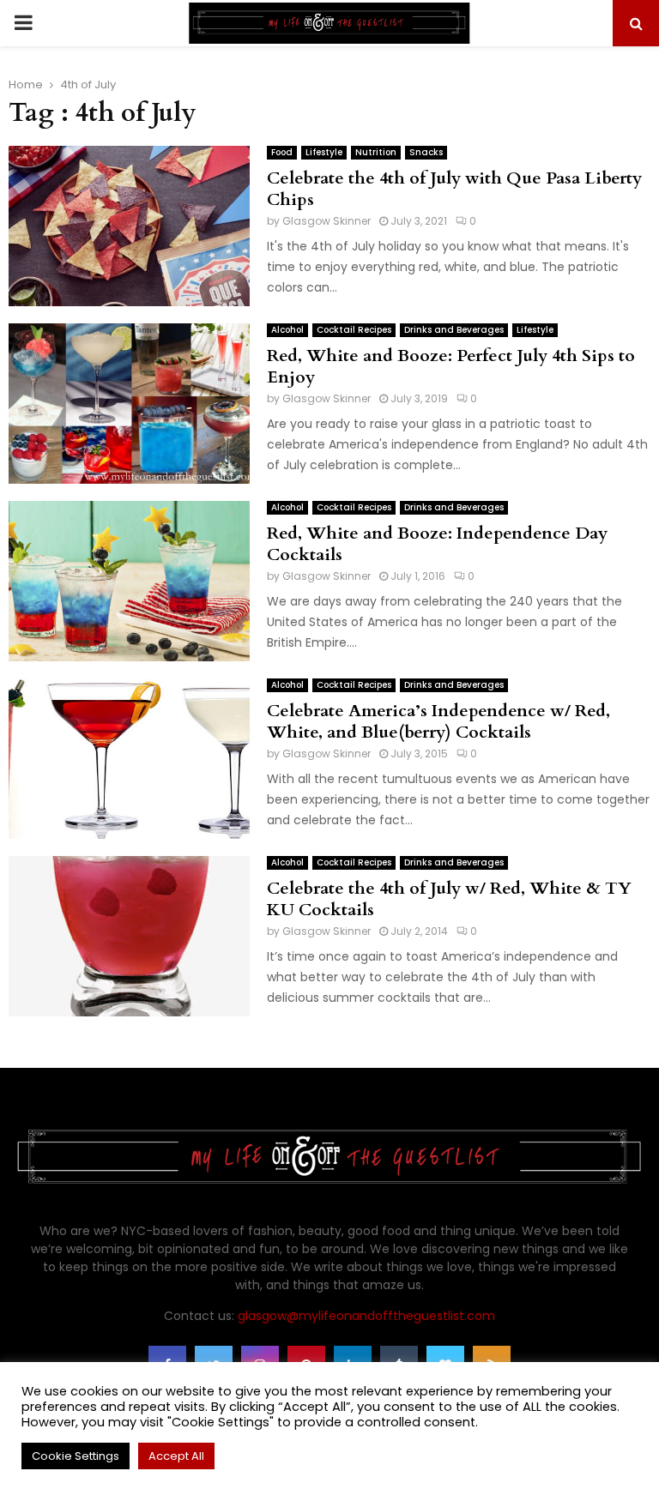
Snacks (426, 152)
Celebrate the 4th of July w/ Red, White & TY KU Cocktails (449, 899)
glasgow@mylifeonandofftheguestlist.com (366, 1315)
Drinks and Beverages (454, 329)
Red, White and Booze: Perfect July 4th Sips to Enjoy (451, 366)
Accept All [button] (176, 1456)
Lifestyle (323, 152)
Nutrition (375, 152)
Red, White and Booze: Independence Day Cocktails (437, 543)
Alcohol (287, 329)
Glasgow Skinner (326, 221)
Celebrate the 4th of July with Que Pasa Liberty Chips (454, 188)
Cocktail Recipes (354, 329)
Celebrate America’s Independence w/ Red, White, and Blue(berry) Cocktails (438, 721)
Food (282, 152)
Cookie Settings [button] (75, 1456)
